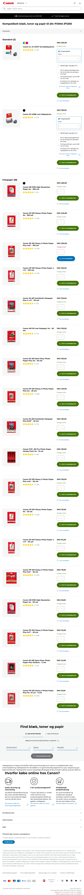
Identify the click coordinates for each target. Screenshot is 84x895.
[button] (58, 741)
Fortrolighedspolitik (27, 873)
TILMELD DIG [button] (9, 842)
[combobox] (42, 9)
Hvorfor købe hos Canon (65, 803)
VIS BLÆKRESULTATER (43, 756)
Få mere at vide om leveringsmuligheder (13, 805)
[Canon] (8, 3)
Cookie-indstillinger (67, 873)
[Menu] (80, 3)
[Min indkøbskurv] (74, 3)
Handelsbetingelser (9, 873)
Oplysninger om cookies (48, 873)
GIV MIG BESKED (67, 258)
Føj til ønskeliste (64, 101)
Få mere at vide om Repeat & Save (68, 87)
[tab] (33, 733)
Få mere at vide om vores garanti (39, 805)
